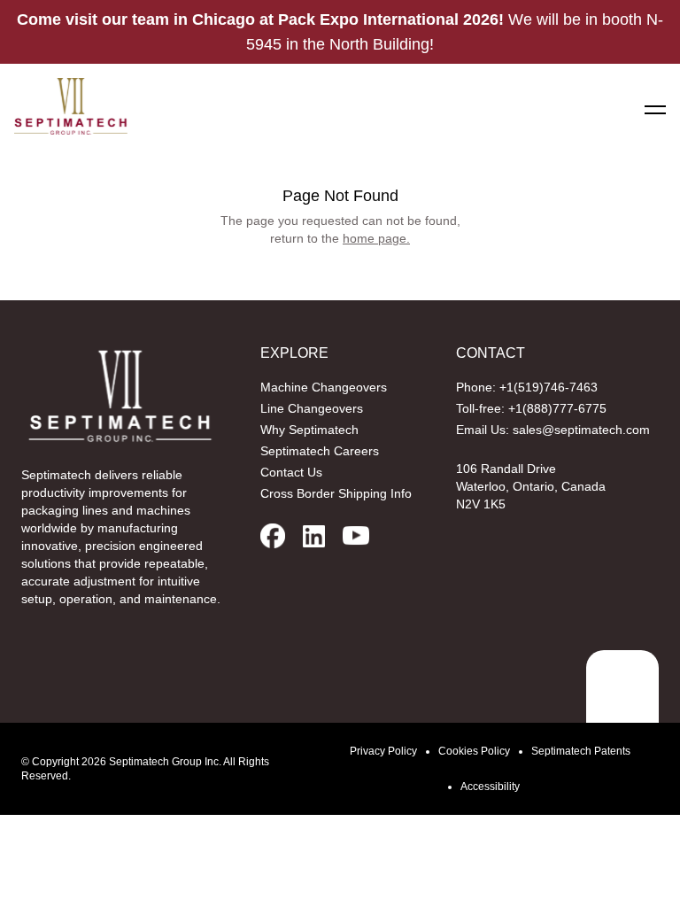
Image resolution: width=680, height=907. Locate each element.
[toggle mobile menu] (655, 109)
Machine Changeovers (323, 387)
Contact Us (291, 472)
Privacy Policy (383, 751)
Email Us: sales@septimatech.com (553, 429)
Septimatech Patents (580, 751)
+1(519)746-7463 (548, 387)
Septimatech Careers (319, 451)
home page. (376, 238)
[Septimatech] (71, 106)
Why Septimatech (309, 429)
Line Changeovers (311, 408)
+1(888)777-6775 (557, 408)
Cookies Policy (474, 751)
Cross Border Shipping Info (336, 493)
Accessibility (490, 786)
